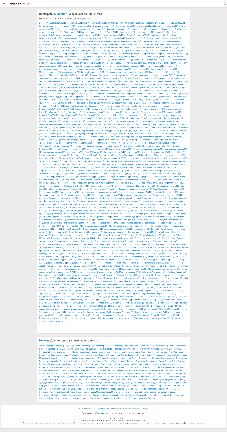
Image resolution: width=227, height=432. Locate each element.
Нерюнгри (170, 392)
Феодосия (163, 376)
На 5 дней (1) (71, 306)
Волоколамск (57, 389)
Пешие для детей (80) (171, 38)
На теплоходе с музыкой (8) (154, 201)
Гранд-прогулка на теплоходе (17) (134, 192)
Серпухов (111, 370)
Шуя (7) (123, 140)
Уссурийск (80, 367)
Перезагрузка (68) (90, 158)
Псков (168, 361)
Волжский (158, 355)
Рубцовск (159, 367)
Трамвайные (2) (131, 235)
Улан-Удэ (173, 352)
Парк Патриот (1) (94, 235)
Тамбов (75, 358)
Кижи (169, 383)
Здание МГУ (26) (162, 32)
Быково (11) (79, 161)
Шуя (92, 398)
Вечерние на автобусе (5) (50, 38)
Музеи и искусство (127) (122, 75)
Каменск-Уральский (162, 364)
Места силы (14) (102, 60)
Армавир (61, 364)
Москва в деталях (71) (148, 50)
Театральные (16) (81, 75)
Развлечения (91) (121, 84)
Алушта (123, 380)
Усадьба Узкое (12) (156, 143)
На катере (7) (156, 192)
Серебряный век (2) (140, 229)
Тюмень (136, 349)
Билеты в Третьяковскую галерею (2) (68, 235)
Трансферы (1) (166, 281)
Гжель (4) (68, 161)
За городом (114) (160, 103)
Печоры (88, 395)
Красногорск (59, 373)
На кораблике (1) (80, 217)
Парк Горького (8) (102, 220)
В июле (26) (57, 281)
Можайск (126, 392)
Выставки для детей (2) (109, 269)
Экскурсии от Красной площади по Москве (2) (78, 103)
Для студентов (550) (125, 26)
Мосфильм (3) (46, 201)
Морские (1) (179, 217)
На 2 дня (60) (148, 260)
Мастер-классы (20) (162, 177)
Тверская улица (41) (151, 54)
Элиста (42, 376)
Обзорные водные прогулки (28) (136, 195)
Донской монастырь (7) (150, 235)
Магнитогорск (161, 352)
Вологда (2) (103, 300)
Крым (64, 346)
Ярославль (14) (45, 143)
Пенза (75, 352)
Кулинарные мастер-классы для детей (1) (83, 318)
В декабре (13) (106, 241)
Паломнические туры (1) (109, 281)
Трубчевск (50, 398)
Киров (71, 383)
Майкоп (57, 370)
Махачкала (145, 349)
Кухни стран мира (120, 409)
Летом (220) (130, 78)
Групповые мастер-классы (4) (158, 226)
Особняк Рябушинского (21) (147, 97)
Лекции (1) (139, 290)
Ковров (181, 367)
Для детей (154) (116, 38)
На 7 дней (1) (79, 287)
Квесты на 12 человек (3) (75, 106)
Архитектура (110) (67, 90)
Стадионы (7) (133, 174)
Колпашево (44, 392)
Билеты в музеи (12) (121, 207)
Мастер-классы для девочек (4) (153, 183)
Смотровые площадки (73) (118, 29)
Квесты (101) (139, 60)
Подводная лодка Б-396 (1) (66, 201)
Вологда (59, 358)
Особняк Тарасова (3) (177, 272)
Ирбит (64, 383)
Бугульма (169, 380)
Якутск (103, 358)
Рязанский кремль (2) (126, 275)
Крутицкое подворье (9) (161, 81)
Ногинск (119, 376)
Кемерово (43, 352)
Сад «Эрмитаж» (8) (87, 115)
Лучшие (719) (131, 50)
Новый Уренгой (179, 373)
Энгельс (181, 361)
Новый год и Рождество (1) (173, 254)
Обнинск (168, 373)
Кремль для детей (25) (87, 41)
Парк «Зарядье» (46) (91, 44)
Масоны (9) (83, 97)
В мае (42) (179, 257)
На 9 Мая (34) (70, 260)
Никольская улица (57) (158, 72)
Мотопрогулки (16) (160, 244)
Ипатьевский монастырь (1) (108, 260)
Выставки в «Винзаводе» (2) (100, 186)
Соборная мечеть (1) (153, 118)
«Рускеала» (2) (151, 290)
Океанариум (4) (46, 177)
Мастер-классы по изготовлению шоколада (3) (132, 180)
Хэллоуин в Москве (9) (113, 124)
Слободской (139, 395)
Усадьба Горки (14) (109, 87)
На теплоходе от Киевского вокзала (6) (114, 214)
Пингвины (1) (135, 309)
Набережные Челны (88, 352)
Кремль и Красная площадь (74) (66, 44)
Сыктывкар (91, 361)
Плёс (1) (138, 238)
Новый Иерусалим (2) (113, 152)
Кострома (111, 358)
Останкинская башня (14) (92, 81)
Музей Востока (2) (134, 118)
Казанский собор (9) (63, 75)
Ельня (130, 389)
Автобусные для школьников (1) (117, 318)
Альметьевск (171, 367)
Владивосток (107, 349)
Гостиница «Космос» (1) (120, 300)
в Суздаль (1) (161, 247)
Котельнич (55, 392)
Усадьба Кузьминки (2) (145, 293)
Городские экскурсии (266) (171, 50)
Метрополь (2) (173, 146)
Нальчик (81, 361)
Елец (143, 373)
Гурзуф (42, 383)
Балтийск (113, 386)
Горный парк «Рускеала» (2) (171, 290)
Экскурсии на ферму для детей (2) (157, 137)
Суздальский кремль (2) (75, 269)
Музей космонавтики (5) (118, 94)
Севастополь (114, 355)
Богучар (144, 386)
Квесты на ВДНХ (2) (135, 303)
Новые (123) (87, 254)
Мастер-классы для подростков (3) (163, 269)
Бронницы (171, 386)
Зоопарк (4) (101, 118)
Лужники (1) (92, 223)
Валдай (175, 383)
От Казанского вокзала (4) (81, 167)
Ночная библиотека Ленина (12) (100, 121)
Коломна (43, 370)
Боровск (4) (169, 106)
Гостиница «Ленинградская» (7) (54, 130)
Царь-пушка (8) (114, 146)
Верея (48, 389)
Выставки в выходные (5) (77, 170)
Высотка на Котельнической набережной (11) (167, 127)
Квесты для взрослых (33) (100, 84)
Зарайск (57, 383)
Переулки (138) (72, 60)
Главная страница (84, 409)
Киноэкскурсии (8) (143, 75)
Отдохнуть (109, 409)
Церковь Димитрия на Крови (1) (167, 300)
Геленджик (179, 380)
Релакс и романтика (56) (74, 87)
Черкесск (145, 370)
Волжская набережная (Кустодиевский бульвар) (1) (74, 303)
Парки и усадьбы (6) (108, 155)
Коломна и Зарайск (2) (90, 247)
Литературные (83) (60, 84)
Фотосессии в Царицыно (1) (157, 263)
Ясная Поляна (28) (177, 103)
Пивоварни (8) (150, 161)
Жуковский (51, 376)
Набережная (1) (146, 121)
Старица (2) (119, 266)
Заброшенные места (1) (49, 155)
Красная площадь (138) (73, 38)
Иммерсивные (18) (92, 124)
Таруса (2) (97, 152)
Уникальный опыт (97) (162, 75)
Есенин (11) (149, 232)
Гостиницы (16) (94, 198)
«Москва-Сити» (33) (52, 50)
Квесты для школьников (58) (86, 63)
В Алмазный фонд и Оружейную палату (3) (77, 266)
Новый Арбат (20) (47, 115)
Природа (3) (171, 124)
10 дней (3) (164, 309)
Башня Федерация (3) (144, 134)
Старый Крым (45, 380)
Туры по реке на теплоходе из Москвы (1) (153, 217)
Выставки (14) (138, 167)
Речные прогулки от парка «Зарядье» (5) (151, 214)
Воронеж (43, 349)
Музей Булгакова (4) (62, 127)
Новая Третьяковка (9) (113, 235)
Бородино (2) (132, 103)
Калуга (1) (87, 315)
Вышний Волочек (80, 389)
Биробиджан (158, 380)
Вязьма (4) (57, 149)
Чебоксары (115, 352)
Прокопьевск (152, 361)
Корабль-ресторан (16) (53, 195)
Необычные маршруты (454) (128, 54)
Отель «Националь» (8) (166, 90)
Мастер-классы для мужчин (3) (93, 226)
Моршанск (135, 392)
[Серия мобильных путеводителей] (19, 3)
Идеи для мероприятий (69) (110, 41)
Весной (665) (172, 35)
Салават (99, 367)
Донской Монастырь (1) (155, 272)
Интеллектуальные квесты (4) (120, 97)
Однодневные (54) (47, 109)
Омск (125, 346)
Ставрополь (44, 355)
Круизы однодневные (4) (54, 247)
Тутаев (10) (115, 143)
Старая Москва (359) (153, 44)
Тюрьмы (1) (151, 287)
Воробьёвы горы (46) (69, 32)
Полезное (130, 409)
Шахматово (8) (172, 143)
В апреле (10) (45, 281)
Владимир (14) (134, 140)
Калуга (140, 355)
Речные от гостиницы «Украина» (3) (147, 207)
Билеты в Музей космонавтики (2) (146, 210)
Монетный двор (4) (47, 72)
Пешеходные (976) (132, 41)
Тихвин (183, 395)
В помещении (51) (180, 94)
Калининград (127, 352)
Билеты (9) (167, 210)
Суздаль (141, 376)
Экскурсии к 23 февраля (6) (112, 103)
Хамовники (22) (174, 112)
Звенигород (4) (125, 127)
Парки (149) (44, 41)
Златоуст (148, 364)
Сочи (70, 346)
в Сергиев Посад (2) (57, 112)
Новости (137, 409)
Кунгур (115, 383)
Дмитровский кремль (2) (166, 275)
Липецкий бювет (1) (89, 263)
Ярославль (118, 349)
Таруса (166, 395)
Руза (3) (88, 152)
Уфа (156, 346)
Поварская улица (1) (87, 164)
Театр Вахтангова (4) (119, 137)
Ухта (135, 376)
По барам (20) (136, 161)
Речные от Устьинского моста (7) (71, 223)
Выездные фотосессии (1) (104, 315)
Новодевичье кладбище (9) (150, 100)
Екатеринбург (99, 346)
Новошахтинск (79, 373)
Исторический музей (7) (71, 124)
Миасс (138, 367)
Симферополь (56, 355)
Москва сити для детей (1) (114, 174)
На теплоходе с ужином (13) (124, 204)
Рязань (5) (100, 149)
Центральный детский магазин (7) (117, 198)
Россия (44, 340)
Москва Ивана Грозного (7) (66, 78)
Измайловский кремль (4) (105, 189)
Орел (151, 355)
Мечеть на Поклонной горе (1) (154, 152)
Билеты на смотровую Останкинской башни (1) (138, 315)
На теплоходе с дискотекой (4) (52, 220)
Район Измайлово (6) (161, 189)
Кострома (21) (103, 143)
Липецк (101, 352)
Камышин (177, 370)
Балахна (104, 386)
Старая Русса (58, 380)
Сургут (52, 358)
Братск (42, 361)
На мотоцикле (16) (142, 244)
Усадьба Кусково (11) (106, 164)
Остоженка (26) (51, 90)
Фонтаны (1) (44, 235)
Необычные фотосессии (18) (52, 152)
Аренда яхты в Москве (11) (74, 198)
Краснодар (60, 349)
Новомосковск (88, 370)
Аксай (117, 380)
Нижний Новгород (114, 346)
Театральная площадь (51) (157, 23)
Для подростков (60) (78, 47)
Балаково (52, 364)
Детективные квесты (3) (61, 238)
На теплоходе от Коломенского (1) (65, 254)
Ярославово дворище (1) (98, 312)
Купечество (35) (146, 87)
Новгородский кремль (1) (121, 312)
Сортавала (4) (45, 293)
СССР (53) (127, 90)
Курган (124, 355)
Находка (71, 367)
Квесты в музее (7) (97, 94)
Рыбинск (43, 364)
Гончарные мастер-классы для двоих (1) (151, 318)
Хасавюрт (76, 370)
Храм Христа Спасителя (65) (134, 35)
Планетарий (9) (137, 94)
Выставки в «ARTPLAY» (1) (75, 186)
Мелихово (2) (123, 177)
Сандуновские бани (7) (105, 177)
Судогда (159, 395)
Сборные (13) (127, 47)
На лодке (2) (162, 198)
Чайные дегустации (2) (134, 287)
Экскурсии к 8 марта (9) (115, 130)
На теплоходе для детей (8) (123, 220)
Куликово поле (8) (173, 109)
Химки (161, 361)
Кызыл (104, 373)
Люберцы (43, 367)
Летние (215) (50, 103)
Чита (146, 355)
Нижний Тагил (70, 355)
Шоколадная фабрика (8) (141, 177)
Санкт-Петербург (46, 346)
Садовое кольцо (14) (52, 100)
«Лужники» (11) (56, 269)
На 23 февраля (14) (165, 257)
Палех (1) (100, 278)
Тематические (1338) (144, 26)
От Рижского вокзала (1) (126, 186)
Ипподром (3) (134, 254)
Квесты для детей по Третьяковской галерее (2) (101, 201)
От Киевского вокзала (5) (122, 217)
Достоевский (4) (64, 109)
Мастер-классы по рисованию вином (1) (134, 284)
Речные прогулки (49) (49, 192)
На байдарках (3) (105, 266)
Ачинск (111, 373)
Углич (176, 376)
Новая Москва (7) (148, 155)
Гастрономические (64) (54, 81)
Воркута (67, 389)
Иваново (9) (75, 155)
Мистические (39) (97, 97)
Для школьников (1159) (103, 26)
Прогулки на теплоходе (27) (98, 204)
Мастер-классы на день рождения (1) (115, 290)
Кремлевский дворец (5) (154, 146)
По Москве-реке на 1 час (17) (78, 195)
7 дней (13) (93, 269)
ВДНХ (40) (58, 106)
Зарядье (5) (132, 130)
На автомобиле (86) (53, 87)
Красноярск (180, 346)
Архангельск (92, 355)
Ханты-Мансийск (82, 386)
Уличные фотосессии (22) (176, 149)
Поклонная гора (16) (89, 32)
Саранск (67, 358)
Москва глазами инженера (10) (129, 263)
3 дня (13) (48, 263)
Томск (59, 352)
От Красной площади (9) (68, 72)
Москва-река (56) (173, 115)
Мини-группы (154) (116, 118)
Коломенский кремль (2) (104, 275)
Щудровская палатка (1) (152, 278)
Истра (41, 386)
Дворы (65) (68, 54)
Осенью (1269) (177, 23)
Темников (174, 395)
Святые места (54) (113, 81)
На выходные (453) (145, 32)
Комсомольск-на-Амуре (127, 358)
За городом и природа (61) (150, 106)
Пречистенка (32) (46, 94)
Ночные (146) (117, 50)
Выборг (149, 376)
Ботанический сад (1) (48, 226)
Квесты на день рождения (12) (117, 69)
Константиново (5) (152, 238)
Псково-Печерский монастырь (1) (149, 312)
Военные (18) (145, 103)
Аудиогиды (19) (103, 207)
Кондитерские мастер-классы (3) (95, 180)
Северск (119, 373)
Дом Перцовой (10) (68, 97)
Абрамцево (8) (45, 146)
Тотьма (42, 398)
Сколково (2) (73, 174)
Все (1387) (43, 23)
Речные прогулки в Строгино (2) (79, 250)
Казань (58, 346)
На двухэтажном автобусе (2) (82, 207)
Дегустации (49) (73, 81)
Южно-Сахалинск (92, 364)
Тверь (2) (67, 149)
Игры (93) (177, 63)
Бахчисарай (133, 380)
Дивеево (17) (135, 109)
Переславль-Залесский (98, 380)
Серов (78, 380)
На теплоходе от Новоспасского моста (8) (99, 192)
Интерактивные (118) (156, 60)
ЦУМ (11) (122, 115)
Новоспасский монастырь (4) (136, 81)
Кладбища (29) (93, 87)
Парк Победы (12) (108, 32)
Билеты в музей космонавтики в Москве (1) (109, 210)
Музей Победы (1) (169, 250)
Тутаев (59, 398)
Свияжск (129, 395)
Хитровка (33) (87, 60)
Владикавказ (181, 355)
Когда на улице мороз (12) (82, 118)
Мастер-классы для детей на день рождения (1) (96, 272)
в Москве (60, 14)
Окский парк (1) (89, 281)
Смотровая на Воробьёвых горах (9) (60, 137)
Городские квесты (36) (116, 72)
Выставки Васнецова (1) (50, 275)
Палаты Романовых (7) (73, 100)
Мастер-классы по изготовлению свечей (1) (83, 309)
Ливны (86, 392)
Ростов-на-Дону (146, 346)
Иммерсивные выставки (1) (133, 269)
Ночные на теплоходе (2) (136, 266)
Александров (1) (119, 254)
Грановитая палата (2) (95, 161)
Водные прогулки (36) (69, 192)
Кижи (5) (165, 238)
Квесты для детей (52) (137, 63)
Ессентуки (101, 376)
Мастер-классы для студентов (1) (163, 297)
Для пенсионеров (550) (165, 26)
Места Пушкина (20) (72, 158)
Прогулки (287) (74, 112)
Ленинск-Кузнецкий (87, 376)
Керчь (50, 370)
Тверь (180, 352)
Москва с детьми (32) (172, 44)
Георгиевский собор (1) (83, 278)
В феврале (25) (56, 260)
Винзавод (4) (56, 186)
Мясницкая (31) (80, 94)
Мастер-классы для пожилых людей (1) (129, 297)
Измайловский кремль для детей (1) (134, 189)
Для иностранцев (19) (86, 90)
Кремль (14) (82, 137)
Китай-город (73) (56, 60)
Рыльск (120, 395)
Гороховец (122, 389)
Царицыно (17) (45, 106)
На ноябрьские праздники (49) (70, 241)
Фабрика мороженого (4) (151, 174)
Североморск (60, 386)
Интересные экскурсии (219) (174, 54)
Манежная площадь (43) (110, 35)
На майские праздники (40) (144, 257)
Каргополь (152, 389)
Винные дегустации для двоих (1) (168, 284)
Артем (59, 376)
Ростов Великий (109, 395)
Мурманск (43, 358)
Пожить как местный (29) (73, 57)
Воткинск (110, 376)
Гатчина (183, 383)
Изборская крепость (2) (53, 312)
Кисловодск (101, 370)
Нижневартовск (167, 358)
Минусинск (132, 383)
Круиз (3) (169, 207)
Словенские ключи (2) (75, 312)
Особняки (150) (115, 57)
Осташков (66, 395)
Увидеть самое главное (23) (153, 112)
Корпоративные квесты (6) (109, 90)
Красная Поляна (68, 392)
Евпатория (150, 373)
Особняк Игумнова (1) (131, 281)
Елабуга (49, 383)
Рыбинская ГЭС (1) (169, 315)
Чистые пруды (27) (131, 57)
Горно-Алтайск (101, 389)
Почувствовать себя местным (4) (139, 247)
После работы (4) (146, 130)
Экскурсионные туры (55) (94, 112)
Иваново (151, 352)
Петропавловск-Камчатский (113, 364)
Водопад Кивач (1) (103, 293)
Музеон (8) (111, 149)
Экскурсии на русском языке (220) (104, 47)
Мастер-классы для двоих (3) (112, 223)
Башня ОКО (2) (162, 134)
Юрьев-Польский (102, 398)
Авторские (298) (108, 44)
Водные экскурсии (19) (59, 210)
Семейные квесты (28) (113, 78)
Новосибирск (86, 346)
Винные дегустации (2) (104, 284)
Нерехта (152, 392)
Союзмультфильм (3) (150, 254)
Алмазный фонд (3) (146, 186)
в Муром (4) (114, 238)
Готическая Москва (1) (99, 306)
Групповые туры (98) (70, 244)
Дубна (114, 398)
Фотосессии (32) (124, 149)
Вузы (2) (177, 170)
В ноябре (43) (120, 241)
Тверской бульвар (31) (100, 75)
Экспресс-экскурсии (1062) (63, 41)
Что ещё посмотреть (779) (102, 54)
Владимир (102, 355)
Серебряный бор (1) (104, 250)
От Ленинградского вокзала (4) (132, 164)
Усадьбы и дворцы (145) (50, 54)
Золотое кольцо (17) (152, 140)
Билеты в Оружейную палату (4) (57, 217)
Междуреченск (70, 376)
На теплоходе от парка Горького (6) (79, 214)
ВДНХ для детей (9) (79, 210)
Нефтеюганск (122, 370)
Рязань (52, 352)
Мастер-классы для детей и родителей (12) (89, 183)
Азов (111, 380)
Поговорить (145, 409)
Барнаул (78, 349)
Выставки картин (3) (71, 275)
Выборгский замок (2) (84, 293)
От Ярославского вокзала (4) (55, 167)
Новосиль (56, 395)
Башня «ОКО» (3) (90, 155)
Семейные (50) (45, 75)
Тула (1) (90, 287)
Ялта (171, 376)
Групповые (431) (68, 26)
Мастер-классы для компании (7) (53, 183)
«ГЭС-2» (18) (75, 130)
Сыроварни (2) (158, 124)
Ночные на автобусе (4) (90, 174)
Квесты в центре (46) (137, 72)
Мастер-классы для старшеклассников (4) (79, 290)
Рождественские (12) (69, 226)
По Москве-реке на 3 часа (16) (166, 195)
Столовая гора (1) (150, 309)
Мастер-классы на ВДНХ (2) (131, 272)
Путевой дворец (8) (172, 174)
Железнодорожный (125, 367)
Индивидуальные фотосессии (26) (148, 149)
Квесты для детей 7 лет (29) (90, 69)
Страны (93, 409)
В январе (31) (60, 263)
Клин (168, 389)
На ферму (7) (54, 140)
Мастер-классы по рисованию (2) (78, 284)
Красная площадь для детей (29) (53, 47)
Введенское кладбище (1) (50, 297)
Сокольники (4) (110, 127)
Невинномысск (46, 373)
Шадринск (84, 398)
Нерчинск (161, 392)
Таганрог (156, 358)
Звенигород (160, 383)
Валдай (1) (174, 309)
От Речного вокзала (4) (147, 220)
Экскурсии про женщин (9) (124, 100)
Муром (69, 373)
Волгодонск (54, 367)
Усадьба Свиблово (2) (62, 278)
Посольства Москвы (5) (143, 90)
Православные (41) (81, 109)
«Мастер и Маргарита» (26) (73, 121)
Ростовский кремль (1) (49, 244)
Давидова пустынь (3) (167, 186)
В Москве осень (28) (126, 32)
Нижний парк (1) (107, 263)
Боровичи (152, 386)
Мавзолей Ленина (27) (145, 47)
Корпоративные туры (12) (107, 244)
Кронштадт (106, 383)
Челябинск (133, 346)
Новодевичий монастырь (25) (98, 100)
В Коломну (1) (73, 247)
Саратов (51, 349)
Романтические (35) (93, 66)
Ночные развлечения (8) (169, 161)
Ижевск (86, 349)
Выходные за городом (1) (114, 232)
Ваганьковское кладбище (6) (137, 124)
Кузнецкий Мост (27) (152, 66)
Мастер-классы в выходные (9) (123, 183)
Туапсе (182, 376)
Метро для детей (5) (49, 97)
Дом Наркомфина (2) (178, 198)
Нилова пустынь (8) (119, 109)
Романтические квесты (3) (51, 257)
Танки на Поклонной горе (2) (167, 232)
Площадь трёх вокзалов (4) (169, 223)
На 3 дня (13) (73, 263)
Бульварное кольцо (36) (50, 57)
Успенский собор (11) (132, 146)
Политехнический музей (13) (157, 94)
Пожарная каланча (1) (131, 260)
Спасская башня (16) (101, 50)
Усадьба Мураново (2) (52, 161)
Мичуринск (116, 392)
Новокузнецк (176, 349)
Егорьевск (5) (131, 106)
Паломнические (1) (72, 281)
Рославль (96, 395)
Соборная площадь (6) (96, 146)
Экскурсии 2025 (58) (63, 287)
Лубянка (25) (60, 29)
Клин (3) (65, 155)
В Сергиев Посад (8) (171, 140)
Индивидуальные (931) (134, 38)
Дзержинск (65, 361)
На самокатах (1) (135, 115)
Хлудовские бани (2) (158, 266)
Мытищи (175, 364)
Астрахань (67, 352)
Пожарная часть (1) (150, 250)
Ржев (84, 380)
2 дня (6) (57, 229)
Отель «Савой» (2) (150, 281)
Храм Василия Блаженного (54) (76, 50)
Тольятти (70, 349)
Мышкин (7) (89, 143)
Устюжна (67, 398)
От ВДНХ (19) (126, 244)
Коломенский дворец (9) (50, 69)
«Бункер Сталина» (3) (71, 229)
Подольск (70, 364)
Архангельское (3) (145, 275)
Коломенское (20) (141, 69)
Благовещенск (145, 380)
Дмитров (133, 398)
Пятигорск (66, 370)
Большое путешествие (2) (115, 309)
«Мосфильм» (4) (100, 238)
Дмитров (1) (58, 306)
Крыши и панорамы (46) (60, 63)
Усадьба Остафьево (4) (129, 155)
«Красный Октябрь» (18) (92, 130)
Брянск (136, 352)
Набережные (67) (73, 23)
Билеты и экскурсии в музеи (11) (87, 127)
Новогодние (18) (131, 112)
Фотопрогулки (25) (75, 152)
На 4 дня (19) (150, 241)
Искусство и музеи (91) (113, 66)
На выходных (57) (115, 112)
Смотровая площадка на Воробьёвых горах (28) (76, 35)
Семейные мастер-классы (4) (66, 180)
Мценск (141, 383)
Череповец (169, 355)
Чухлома (76, 398)
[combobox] (224, 2)
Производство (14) (139, 84)
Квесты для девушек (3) (75, 257)
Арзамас (159, 373)
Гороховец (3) (127, 238)
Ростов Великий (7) (74, 143)
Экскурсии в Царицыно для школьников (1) (128, 170)
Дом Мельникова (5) (99, 137)
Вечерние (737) (98, 29)
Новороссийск (52, 361)
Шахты (74, 361)
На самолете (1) (95, 232)
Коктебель (95, 383)
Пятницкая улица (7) (129, 87)
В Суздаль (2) (104, 297)
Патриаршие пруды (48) (153, 109)
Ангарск (100, 361)
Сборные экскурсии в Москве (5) (64, 189)
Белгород (81, 355)
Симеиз (70, 386)
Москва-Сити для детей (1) (160, 63)
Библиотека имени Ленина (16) (116, 229)
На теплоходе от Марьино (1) (80, 220)
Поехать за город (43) (114, 106)
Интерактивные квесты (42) (112, 63)
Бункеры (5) (72, 134)
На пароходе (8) (170, 192)
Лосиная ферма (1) (85, 260)
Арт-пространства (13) (63, 146)
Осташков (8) (45, 149)
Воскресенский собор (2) (176, 278)
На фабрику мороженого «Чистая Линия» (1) (129, 306)
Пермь (172, 346)
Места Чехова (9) (131, 152)
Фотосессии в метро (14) (118, 161)
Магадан (123, 383)
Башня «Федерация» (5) (71, 66)
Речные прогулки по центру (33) (106, 195)
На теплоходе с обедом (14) (73, 204)
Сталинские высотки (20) (127, 121)
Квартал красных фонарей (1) (127, 250)
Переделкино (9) (95, 106)
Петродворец (78, 395)
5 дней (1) (83, 306)
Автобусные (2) (46, 287)
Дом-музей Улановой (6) (166, 121)
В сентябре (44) (88, 244)
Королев (80, 364)
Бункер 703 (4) (85, 134)
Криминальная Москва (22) (105, 134)
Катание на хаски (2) (83, 238)
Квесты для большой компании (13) (153, 78)
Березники (90, 367)
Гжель (91, 389)
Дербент (168, 370)
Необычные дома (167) (96, 57)
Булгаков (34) (54, 121)
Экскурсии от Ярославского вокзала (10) (113, 167)
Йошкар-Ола (181, 358)
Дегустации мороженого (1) (163, 306)
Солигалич (149, 395)
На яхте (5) (154, 229)
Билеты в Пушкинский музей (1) (66, 315)
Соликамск (69, 380)
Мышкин (49, 386)
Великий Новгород (126, 361)
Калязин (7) (59, 143)
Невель (144, 392)
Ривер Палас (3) (145, 204)
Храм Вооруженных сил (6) (64, 164)
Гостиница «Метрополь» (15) (81, 177)
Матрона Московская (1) (86, 297)
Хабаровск (155, 349)
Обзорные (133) (57, 23)
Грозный (95, 358)
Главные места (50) (156, 35)
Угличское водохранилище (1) (112, 303)
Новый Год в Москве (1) (119, 257)
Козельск (175, 389)
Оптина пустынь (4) (100, 109)
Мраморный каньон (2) (62, 293)
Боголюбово (134, 386)
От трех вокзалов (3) (92, 229)
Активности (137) (170, 66)
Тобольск (128, 376)
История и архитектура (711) (129, 44)
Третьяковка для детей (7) (111, 158)
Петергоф (150, 383)
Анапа (155, 376)
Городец (112, 389)
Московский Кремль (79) (96, 38)
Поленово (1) (178, 189)
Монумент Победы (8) (135, 23)
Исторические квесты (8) (90, 78)
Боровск (162, 386)
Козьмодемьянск (82, 383)
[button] (224, 3)
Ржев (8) (43, 112)
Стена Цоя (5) (135, 137)
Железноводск (140, 389)
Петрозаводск (144, 358)
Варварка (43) (154, 29)
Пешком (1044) (153, 38)
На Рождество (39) (98, 170)
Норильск (139, 364)
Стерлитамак (85, 358)
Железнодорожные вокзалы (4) (141, 223)
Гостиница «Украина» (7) (158, 164)
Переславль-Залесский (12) (134, 143)
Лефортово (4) (60, 177)
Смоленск (132, 355)
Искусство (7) (86, 189)
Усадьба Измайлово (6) (112, 247)
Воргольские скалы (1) (167, 293)
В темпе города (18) (78, 84)
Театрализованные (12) (49, 124)
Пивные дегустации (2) (123, 293)
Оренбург (165, 349)
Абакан (63, 367)
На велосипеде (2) (132, 201)
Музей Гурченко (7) (158, 158)
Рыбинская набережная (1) (51, 318)
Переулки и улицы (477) (93, 23)
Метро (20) (174, 72)
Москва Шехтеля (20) (109, 140)
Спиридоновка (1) (102, 254)
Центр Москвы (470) (114, 23)
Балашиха (140, 361)
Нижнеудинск (45, 395)
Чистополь (95, 386)
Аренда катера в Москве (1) (51, 250)
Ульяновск (96, 349)
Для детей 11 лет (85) (152, 41)
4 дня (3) (103, 257)
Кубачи (79, 392)
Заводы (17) (79, 146)
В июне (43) (93, 257)
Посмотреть (101, 409)
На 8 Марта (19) (162, 260)
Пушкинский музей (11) (54, 134)
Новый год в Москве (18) (79, 29)
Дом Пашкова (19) (133, 66)
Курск (143, 352)
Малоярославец (103, 392)
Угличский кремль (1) (141, 300)
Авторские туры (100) (167, 241)
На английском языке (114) (92, 72)
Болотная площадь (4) (106, 115)
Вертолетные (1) (135, 232)
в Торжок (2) (78, 149)
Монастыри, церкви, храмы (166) (156, 57)
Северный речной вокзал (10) (170, 155)
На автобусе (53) (84, 26)
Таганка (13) (169, 100)
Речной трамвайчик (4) (99, 217)
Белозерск (122, 386)
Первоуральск (148, 367)
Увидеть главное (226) (49, 26)
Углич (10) (89, 149)
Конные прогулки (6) (57, 232)
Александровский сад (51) (167, 47)
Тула (107, 352)
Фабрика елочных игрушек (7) (52, 174)
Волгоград (163, 346)
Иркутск (127, 349)
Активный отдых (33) (89, 140)
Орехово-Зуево (157, 370)
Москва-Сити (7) (126, 134)
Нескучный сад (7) (177, 152)
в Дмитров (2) (139, 127)
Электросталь (110, 367)
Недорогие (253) (139, 29)
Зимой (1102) (167, 29)
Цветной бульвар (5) (77, 232)
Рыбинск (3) (44, 303)
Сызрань (130, 364)
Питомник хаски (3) (70, 140)
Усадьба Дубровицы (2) (144, 198)
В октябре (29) (92, 241)
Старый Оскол (111, 361)
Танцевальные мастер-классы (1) (161, 303)
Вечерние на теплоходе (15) (55, 207)
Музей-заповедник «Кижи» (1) (83, 300)
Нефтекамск (134, 370)
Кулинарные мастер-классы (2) (108, 287)
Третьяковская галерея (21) (136, 158)
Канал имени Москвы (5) (50, 158)
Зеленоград (123, 398)
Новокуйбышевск (132, 373)
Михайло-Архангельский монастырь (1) (122, 278)
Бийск (174, 361)
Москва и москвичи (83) (121, 60)
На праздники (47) (136, 241)
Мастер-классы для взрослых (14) (170, 180)
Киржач (161, 389)
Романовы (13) (69, 69)
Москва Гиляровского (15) (160, 170)
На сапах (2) (69, 297)
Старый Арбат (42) (64, 94)
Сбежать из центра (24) (154, 115)
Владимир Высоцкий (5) (66, 115)
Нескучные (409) (81, 54)
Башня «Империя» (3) (155, 167)
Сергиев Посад (93, 373)
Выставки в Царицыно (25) (161, 84)
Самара (76, 346)
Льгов (92, 392)
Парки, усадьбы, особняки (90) (164, 69)
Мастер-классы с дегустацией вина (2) (126, 226)
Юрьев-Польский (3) (177, 247)
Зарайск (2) (86, 275)
